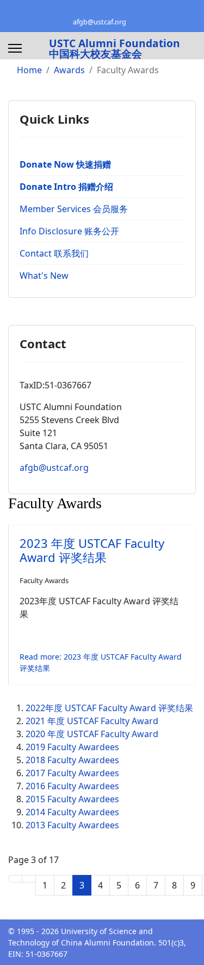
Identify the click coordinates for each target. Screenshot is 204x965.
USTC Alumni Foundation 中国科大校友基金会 (114, 48)
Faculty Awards (44, 580)
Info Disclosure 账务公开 (69, 231)
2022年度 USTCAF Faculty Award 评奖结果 (109, 708)
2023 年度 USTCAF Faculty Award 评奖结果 (92, 550)
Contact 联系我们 (54, 253)
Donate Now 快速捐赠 (65, 164)
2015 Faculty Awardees (72, 799)
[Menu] (15, 48)
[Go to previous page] (29, 879)
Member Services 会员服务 (74, 209)
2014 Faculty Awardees (72, 812)
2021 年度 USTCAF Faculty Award (92, 721)
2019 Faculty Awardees (72, 747)
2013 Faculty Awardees (72, 825)
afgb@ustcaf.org (99, 22)
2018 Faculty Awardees (72, 760)
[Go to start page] (15, 879)
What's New (44, 276)
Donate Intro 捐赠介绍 (66, 187)
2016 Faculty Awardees (72, 786)
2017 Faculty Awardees (72, 773)
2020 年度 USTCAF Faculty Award (92, 734)
